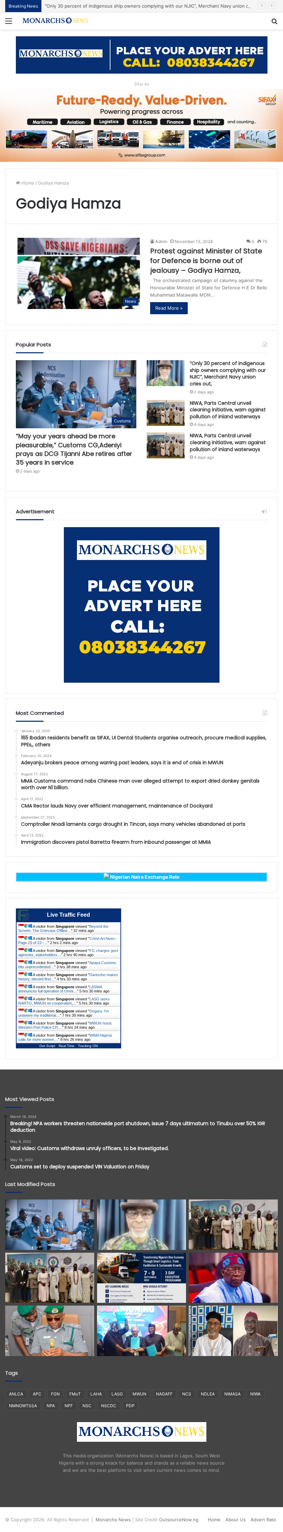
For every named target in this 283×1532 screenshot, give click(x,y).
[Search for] (274, 23)
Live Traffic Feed (68, 915)
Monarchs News (113, 1519)
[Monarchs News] (55, 21)
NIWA (255, 1393)
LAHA (96, 1393)
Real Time (67, 1046)
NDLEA (208, 1393)
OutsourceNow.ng (178, 1519)
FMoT (75, 1393)
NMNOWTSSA (23, 1405)
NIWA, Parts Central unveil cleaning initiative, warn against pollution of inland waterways (228, 410)
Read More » (169, 308)
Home (27, 183)
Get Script (47, 1046)
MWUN (139, 1393)
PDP (130, 1405)
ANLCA (16, 1393)
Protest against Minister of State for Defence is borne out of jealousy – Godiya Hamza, (206, 260)
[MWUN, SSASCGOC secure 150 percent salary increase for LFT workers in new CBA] (141, 1331)
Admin (161, 241)
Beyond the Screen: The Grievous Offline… (63, 928)
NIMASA (232, 1393)
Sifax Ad (141, 84)
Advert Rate (263, 1519)
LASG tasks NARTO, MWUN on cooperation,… (64, 1001)
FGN (55, 1393)
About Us (235, 1519)
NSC (86, 1405)
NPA (51, 1405)
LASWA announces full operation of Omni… (60, 989)
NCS (186, 1393)
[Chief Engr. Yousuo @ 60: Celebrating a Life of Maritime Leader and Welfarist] (233, 1331)
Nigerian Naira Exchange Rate (144, 877)
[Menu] (8, 23)
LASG (117, 1393)
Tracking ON (88, 1046)
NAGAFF (164, 1393)
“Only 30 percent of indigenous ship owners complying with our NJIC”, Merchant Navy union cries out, (155, 6)
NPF (69, 1405)
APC (37, 1393)
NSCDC (108, 1405)
